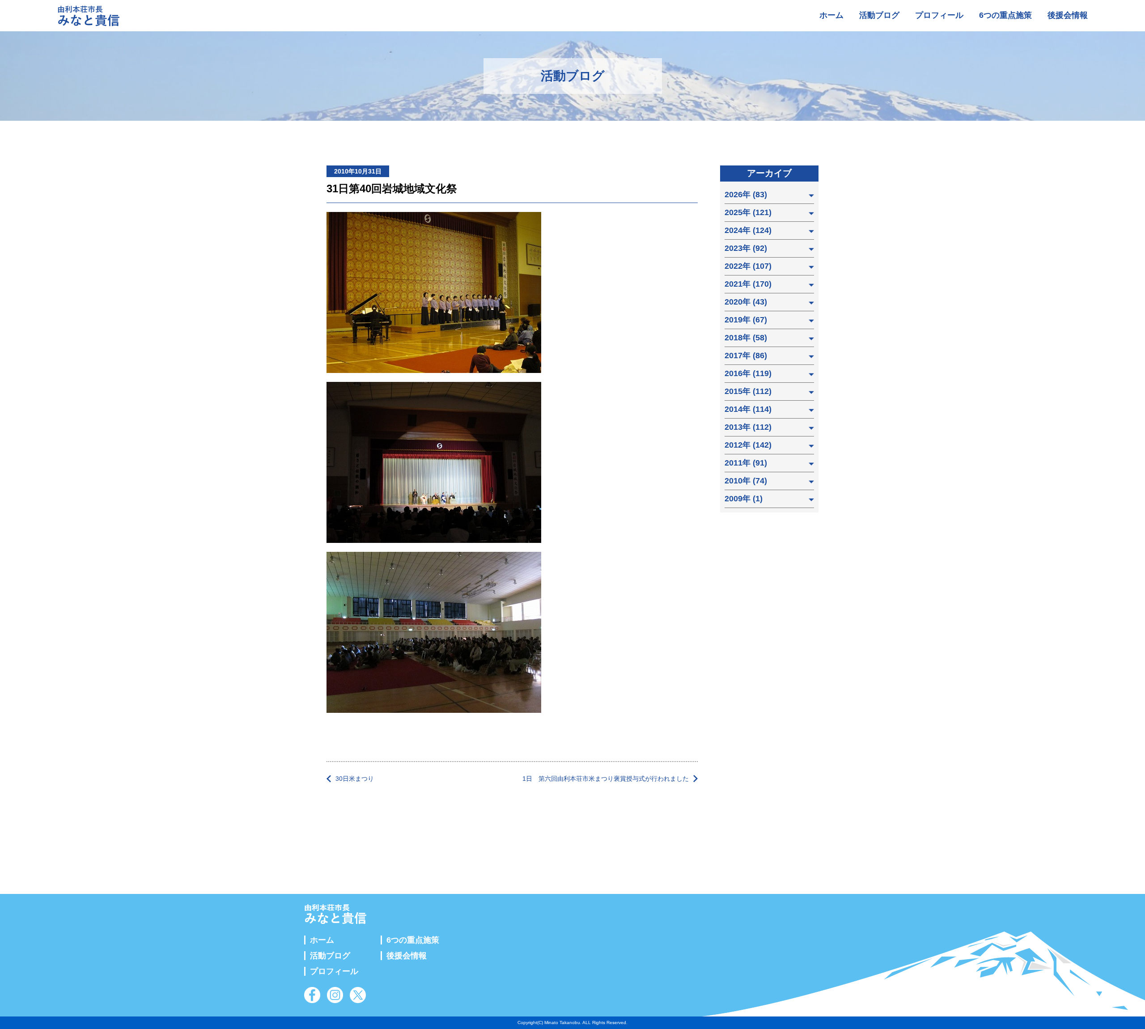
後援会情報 (1067, 15)
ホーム (831, 15)
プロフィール (939, 15)
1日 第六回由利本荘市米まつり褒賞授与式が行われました (605, 778)
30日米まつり (354, 778)
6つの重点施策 (1005, 15)
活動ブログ (879, 15)
